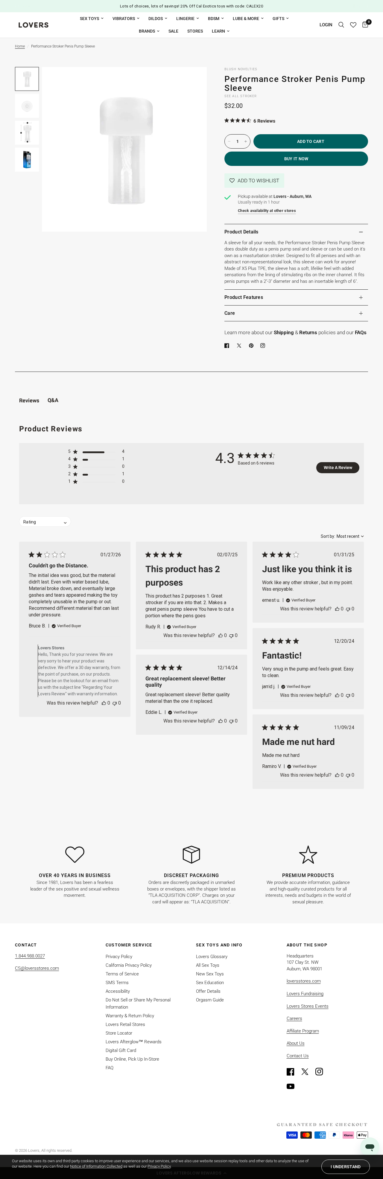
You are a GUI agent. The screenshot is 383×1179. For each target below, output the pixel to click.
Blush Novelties (241, 69)
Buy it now (296, 158)
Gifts (278, 18)
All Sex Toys (207, 965)
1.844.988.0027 (30, 956)
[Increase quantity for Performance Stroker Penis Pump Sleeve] (245, 141)
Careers (294, 1018)
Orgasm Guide (210, 1000)
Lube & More (246, 18)
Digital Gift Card (121, 1050)
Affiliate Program (303, 1031)
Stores (195, 31)
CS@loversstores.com (37, 968)
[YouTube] (293, 1086)
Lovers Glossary (211, 956)
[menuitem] (91, 18)
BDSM (213, 18)
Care (229, 313)
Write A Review (338, 467)
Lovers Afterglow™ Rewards (134, 1041)
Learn (218, 31)
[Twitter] (307, 1071)
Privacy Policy (119, 956)
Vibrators (124, 18)
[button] (254, 180)
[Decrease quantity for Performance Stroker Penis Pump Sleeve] (229, 141)
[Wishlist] (353, 25)
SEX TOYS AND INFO (219, 945)
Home (20, 46)
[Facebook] (228, 345)
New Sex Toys (210, 974)
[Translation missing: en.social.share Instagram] (264, 345)
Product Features (243, 297)
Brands (147, 31)
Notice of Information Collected (96, 1166)
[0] (363, 25)
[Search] (341, 25)
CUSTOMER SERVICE (129, 945)
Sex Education (210, 982)
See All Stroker (240, 96)
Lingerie (185, 18)
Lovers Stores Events (308, 1006)
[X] (240, 345)
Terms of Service (122, 974)
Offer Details (208, 991)
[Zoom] (194, 79)
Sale (173, 31)
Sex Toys (89, 18)
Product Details (241, 232)
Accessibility (118, 991)
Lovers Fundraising (305, 993)
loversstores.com (304, 981)
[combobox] (342, 536)
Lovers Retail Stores (125, 1024)
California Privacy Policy (129, 965)
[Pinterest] (252, 345)
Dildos (155, 18)
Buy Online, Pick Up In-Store (132, 1059)
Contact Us (298, 1056)
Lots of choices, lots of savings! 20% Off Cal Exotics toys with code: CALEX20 (191, 6)
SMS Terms (117, 982)
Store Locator (119, 1033)
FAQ (109, 1067)
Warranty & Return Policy (130, 1015)
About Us (296, 1043)
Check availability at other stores (267, 210)
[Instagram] (322, 1071)
